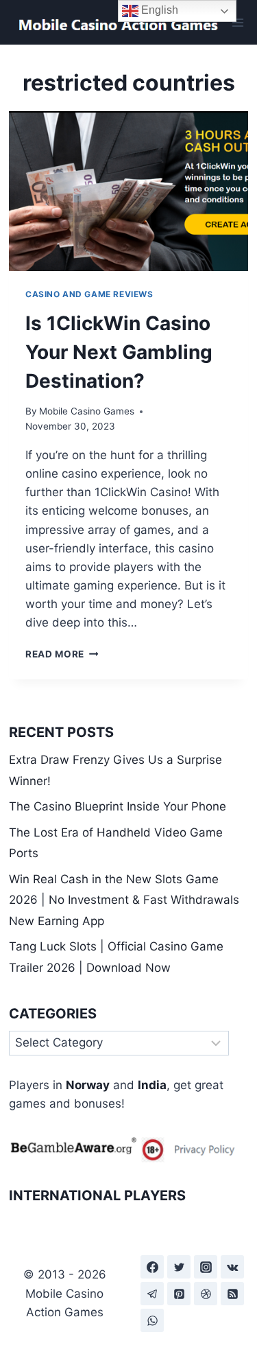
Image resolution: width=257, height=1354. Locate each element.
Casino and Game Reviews (89, 294)
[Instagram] (205, 1267)
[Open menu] (238, 22)
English (158, 10)
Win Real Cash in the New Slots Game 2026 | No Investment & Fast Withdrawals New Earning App (124, 900)
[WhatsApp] (152, 1320)
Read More (62, 654)
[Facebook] (152, 1267)
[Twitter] (179, 1267)
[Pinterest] (179, 1293)
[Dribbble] (205, 1293)
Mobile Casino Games (86, 411)
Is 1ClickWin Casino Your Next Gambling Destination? (118, 352)
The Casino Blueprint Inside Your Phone (117, 806)
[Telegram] (152, 1293)
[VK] (232, 1267)
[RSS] (232, 1293)
